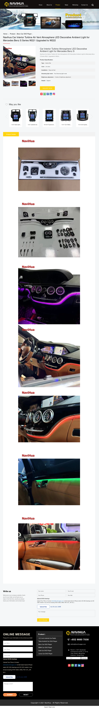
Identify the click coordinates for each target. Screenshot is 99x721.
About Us (49, 5)
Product (58, 5)
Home (40, 5)
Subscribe (84, 658)
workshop (75, 5)
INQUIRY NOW (47, 88)
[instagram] (54, 94)
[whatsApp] (44, 94)
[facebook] (47, 94)
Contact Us (84, 5)
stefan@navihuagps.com (58, 601)
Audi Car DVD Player (44, 650)
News (66, 5)
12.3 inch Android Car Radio (47, 638)
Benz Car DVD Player (24, 34)
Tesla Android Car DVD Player (47, 641)
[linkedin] (51, 94)
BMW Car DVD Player (45, 647)
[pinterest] (41, 94)
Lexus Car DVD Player (45, 654)
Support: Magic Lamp (49, 707)
